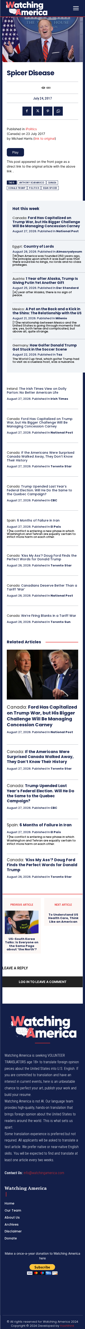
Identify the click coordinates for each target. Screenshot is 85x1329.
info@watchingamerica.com (44, 1173)
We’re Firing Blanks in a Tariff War (48, 615)
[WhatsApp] (58, 111)
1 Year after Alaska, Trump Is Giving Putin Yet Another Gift (45, 280)
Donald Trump (16, 188)
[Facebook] (27, 111)
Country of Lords (39, 246)
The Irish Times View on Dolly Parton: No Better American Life (36, 390)
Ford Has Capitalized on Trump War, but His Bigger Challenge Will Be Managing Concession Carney (46, 221)
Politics (34, 188)
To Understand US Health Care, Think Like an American (63, 918)
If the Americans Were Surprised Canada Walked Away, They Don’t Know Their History (40, 456)
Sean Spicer (50, 188)
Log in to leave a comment (42, 982)
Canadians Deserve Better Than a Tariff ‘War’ (42, 587)
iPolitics (31, 129)
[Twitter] (37, 111)
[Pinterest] (47, 111)
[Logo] (38, 8)
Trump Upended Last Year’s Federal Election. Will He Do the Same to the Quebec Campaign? (39, 490)
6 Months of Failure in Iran (38, 520)
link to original (44, 138)
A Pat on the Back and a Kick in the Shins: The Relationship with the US (47, 311)
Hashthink (67, 1326)
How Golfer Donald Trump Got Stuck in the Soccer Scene (44, 347)
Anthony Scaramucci (31, 182)
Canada (52, 182)
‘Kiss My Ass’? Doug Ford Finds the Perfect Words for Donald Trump (42, 557)
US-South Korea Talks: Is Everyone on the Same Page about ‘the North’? (21, 944)
